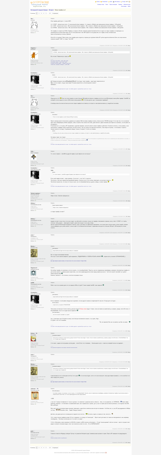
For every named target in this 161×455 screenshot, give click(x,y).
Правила (120, 4)
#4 (126, 110)
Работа (98, 1)
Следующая (55, 13)
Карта (111, 1)
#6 (126, 165)
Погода (123, 1)
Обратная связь (127, 4)
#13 (126, 280)
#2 (126, 70)
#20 (126, 442)
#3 (126, 93)
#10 (126, 232)
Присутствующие (113, 4)
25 (50, 13)
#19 (126, 428)
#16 (126, 352)
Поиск (106, 4)
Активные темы (100, 4)
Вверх (129, 45)
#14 (126, 290)
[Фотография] (36, 333)
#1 (126, 45)
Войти (129, 6)
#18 (126, 386)
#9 (126, 216)
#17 (126, 361)
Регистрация (123, 6)
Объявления (105, 1)
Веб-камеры (117, 1)
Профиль (52, 18)
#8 (126, 200)
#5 (126, 149)
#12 (126, 265)
